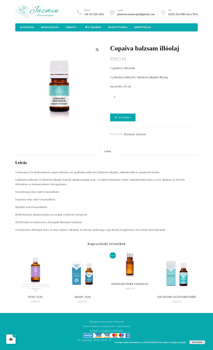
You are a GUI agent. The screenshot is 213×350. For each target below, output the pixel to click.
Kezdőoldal (27, 27)
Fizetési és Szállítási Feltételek (106, 330)
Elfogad (197, 342)
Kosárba (125, 117)
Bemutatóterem (117, 27)
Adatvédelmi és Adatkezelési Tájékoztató (106, 326)
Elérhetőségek (142, 27)
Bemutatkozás (50, 27)
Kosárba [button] (37, 280)
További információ (178, 342)
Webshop (71, 27)
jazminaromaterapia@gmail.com (136, 14)
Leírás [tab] (107, 151)
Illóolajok (129, 133)
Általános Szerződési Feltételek (106, 321)
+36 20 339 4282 (94, 14)
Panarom (141, 133)
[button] (97, 50)
